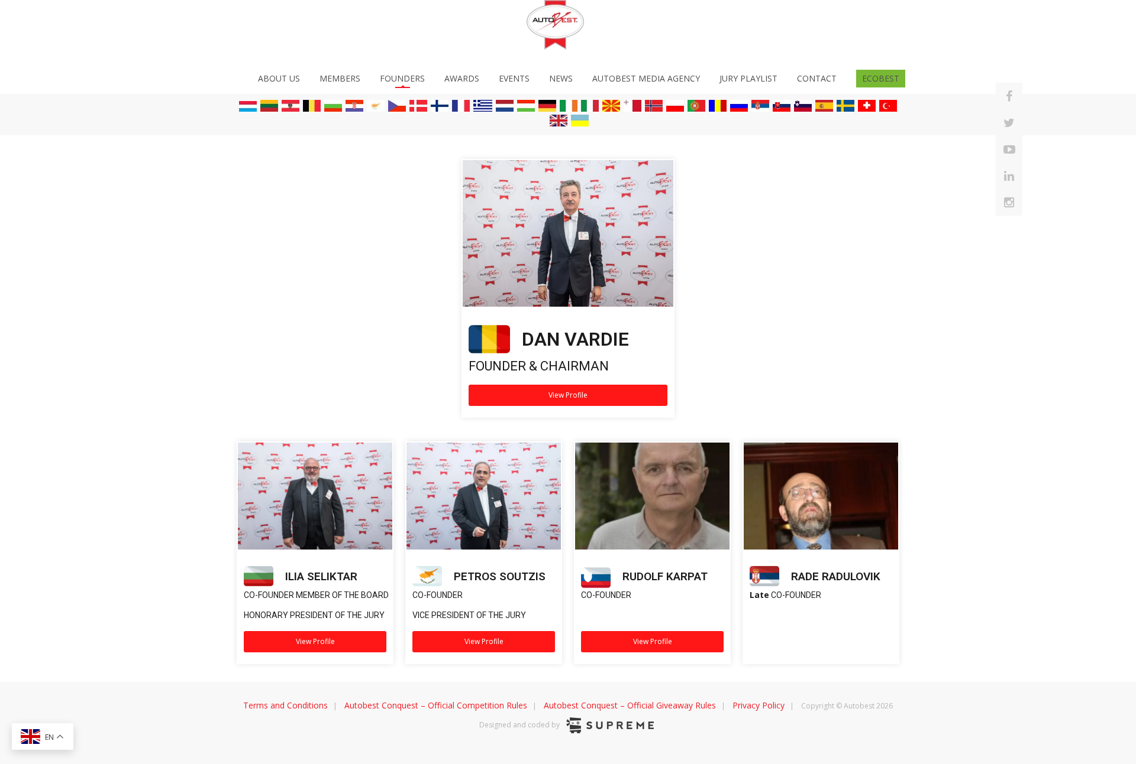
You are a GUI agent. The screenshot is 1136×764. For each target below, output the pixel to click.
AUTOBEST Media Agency (646, 78)
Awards (461, 78)
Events (514, 78)
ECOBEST (880, 78)
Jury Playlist (748, 78)
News (561, 78)
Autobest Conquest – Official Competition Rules (435, 705)
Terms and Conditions (285, 705)
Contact (817, 78)
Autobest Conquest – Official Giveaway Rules (630, 705)
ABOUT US (279, 78)
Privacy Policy (758, 705)
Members (340, 78)
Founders (402, 78)
